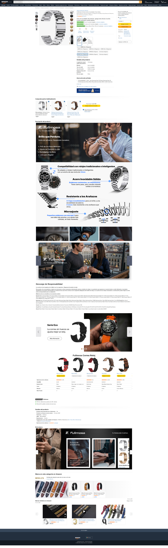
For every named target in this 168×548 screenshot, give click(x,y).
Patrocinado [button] (37, 502)
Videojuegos (70, 5)
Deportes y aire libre (123, 5)
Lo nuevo (22, 5)
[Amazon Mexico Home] (77, 538)
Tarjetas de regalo (104, 5)
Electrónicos (77, 5)
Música (48, 5)
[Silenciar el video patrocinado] (65, 517)
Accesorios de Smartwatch (59, 7)
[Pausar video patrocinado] (65, 514)
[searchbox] (81, 2)
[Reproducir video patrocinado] (84, 511)
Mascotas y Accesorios (152, 5)
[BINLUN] (39, 478)
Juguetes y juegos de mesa (61, 5)
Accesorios (52, 7)
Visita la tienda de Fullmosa (82, 10)
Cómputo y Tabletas (113, 5)
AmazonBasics (28, 5)
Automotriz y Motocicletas (94, 5)
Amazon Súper (140, 5)
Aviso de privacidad (88, 541)
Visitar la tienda (122, 467)
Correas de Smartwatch (69, 7)
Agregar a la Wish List (123, 41)
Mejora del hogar (132, 5)
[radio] (36, 13)
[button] (3, 5)
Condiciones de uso (80, 541)
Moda (44, 5)
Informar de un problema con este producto (87, 86)
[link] (58, 105)
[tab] (82, 277)
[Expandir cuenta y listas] (152, 2)
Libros (160, 5)
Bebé (146, 5)
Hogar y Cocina (84, 5)
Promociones (35, 5)
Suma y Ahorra (80, 22)
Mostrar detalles (87, 111)
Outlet (40, 5)
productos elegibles (100, 22)
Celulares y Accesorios (45, 7)
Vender (8, 5)
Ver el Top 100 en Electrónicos (74, 419)
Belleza (52, 5)
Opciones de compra (76, 375)
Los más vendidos (15, 5)
